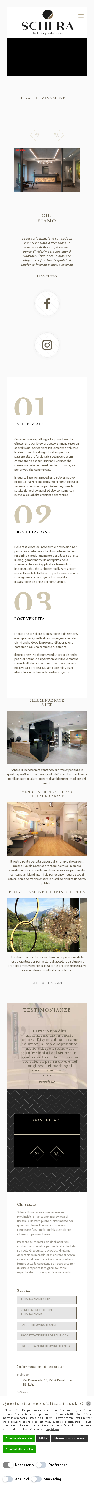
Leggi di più (52, 1429)
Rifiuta (43, 1438)
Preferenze (58, 1465)
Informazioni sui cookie (69, 1438)
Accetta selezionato (18, 1438)
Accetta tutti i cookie (19, 1449)
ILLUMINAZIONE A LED (35, 1299)
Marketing (52, 1479)
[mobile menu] (81, 16)
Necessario (24, 1465)
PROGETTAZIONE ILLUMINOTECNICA (45, 1345)
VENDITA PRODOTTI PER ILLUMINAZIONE (38, 1312)
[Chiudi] (88, 1404)
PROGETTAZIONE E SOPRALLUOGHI (45, 1335)
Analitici (22, 1479)
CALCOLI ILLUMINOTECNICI (38, 1324)
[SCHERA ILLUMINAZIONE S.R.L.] (47, 22)
